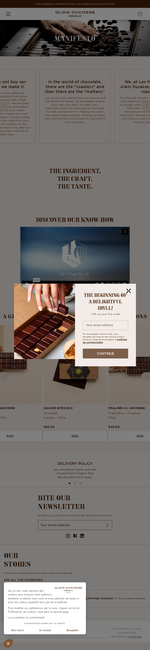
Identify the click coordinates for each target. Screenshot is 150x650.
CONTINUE (105, 354)
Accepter (72, 630)
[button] (8, 643)
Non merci (17, 630)
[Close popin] (128, 291)
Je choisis (45, 630)
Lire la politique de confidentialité (26, 617)
